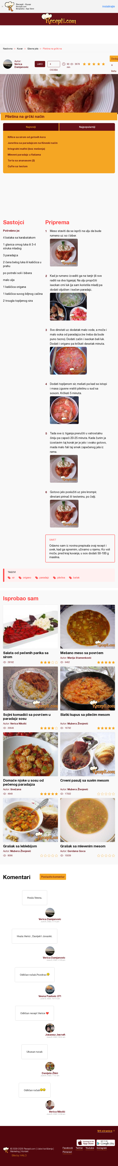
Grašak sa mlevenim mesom (87, 827)
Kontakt (24, 1151)
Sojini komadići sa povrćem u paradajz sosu (30, 698)
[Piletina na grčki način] (78, 252)
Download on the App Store (86, 1143)
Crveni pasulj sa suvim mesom (87, 763)
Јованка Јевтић (55, 1034)
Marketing (15, 1151)
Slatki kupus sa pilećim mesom (87, 698)
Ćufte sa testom (18, 166)
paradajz (44, 577)
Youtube (90, 1148)
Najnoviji (31, 126)
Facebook (68, 1148)
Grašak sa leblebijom (30, 827)
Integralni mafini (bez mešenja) (26, 148)
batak (76, 577)
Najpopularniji (87, 126)
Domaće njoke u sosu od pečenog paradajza (30, 763)
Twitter (79, 1148)
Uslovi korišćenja (45, 1148)
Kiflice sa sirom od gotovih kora (27, 137)
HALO (23, 1155)
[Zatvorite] (2, 6)
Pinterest (67, 1152)
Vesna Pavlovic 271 (50, 996)
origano (27, 577)
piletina (61, 577)
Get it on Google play (105, 1143)
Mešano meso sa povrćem (87, 634)
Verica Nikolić (57, 1111)
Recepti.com (59, 19)
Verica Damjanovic (21, 65)
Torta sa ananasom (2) (21, 160)
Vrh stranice (104, 1130)
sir (13, 577)
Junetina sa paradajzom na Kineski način (33, 142)
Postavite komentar (53, 876)
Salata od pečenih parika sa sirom (30, 634)
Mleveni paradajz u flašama (24, 154)
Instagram (102, 1148)
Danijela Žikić (50, 1073)
